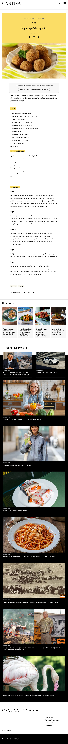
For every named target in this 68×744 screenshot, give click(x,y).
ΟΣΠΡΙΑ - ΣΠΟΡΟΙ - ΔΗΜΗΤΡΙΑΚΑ (34, 19)
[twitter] (38, 37)
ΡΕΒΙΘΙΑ (21, 286)
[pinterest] (34, 37)
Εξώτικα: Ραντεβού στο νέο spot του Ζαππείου (15, 510)
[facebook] (29, 37)
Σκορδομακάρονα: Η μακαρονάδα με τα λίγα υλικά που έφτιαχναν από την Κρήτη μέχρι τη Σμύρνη (29, 556)
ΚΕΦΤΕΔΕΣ (13, 286)
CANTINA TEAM (34, 33)
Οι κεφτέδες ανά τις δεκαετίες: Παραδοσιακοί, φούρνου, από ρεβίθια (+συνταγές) (41, 332)
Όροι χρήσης (49, 717)
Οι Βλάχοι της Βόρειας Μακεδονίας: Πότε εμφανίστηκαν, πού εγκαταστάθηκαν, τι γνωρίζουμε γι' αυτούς (30, 602)
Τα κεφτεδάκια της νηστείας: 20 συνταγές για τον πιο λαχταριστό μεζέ (9, 331)
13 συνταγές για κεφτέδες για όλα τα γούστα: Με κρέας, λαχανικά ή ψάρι (58, 331)
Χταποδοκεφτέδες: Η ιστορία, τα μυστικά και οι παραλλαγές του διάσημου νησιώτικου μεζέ (26, 332)
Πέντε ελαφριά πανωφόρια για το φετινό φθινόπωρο (17, 465)
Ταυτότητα (48, 725)
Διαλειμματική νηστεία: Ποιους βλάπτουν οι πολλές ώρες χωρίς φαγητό (22, 419)
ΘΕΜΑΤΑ (5, 327)
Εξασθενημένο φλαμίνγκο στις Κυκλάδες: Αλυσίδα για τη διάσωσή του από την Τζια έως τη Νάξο (28, 695)
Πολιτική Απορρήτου (52, 720)
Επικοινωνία (49, 723)
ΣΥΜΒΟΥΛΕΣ (23, 327)
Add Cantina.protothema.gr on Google (33, 89)
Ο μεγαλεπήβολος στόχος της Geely (46, 373)
